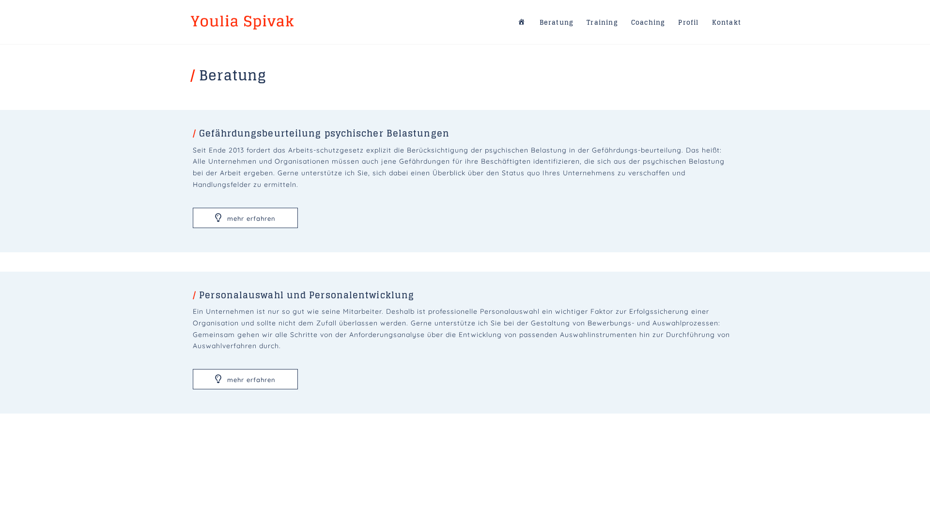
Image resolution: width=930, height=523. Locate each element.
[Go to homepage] (242, 22)
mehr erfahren (250, 218)
